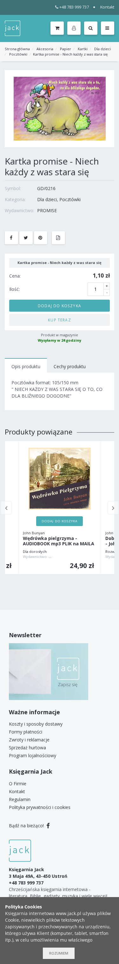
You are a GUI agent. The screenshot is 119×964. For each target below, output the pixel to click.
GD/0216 (46, 188)
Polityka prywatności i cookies (39, 807)
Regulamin (19, 799)
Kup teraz (59, 319)
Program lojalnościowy (32, 755)
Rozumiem (58, 953)
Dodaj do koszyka (59, 305)
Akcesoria (44, 48)
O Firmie (17, 784)
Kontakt (107, 7)
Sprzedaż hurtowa (27, 748)
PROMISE (47, 210)
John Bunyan (34, 532)
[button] (75, 28)
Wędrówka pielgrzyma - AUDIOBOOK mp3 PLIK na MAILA (58, 541)
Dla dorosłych (35, 551)
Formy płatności (25, 732)
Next (113, 507)
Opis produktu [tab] (25, 366)
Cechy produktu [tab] (70, 366)
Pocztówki (18, 54)
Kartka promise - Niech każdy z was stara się (70, 54)
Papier (65, 48)
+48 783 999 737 (74, 7)
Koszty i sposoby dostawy (36, 724)
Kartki (83, 48)
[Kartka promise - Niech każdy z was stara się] (60, 108)
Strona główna (17, 48)
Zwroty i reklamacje (29, 740)
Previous (6, 507)
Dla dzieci (102, 48)
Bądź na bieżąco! (27, 826)
